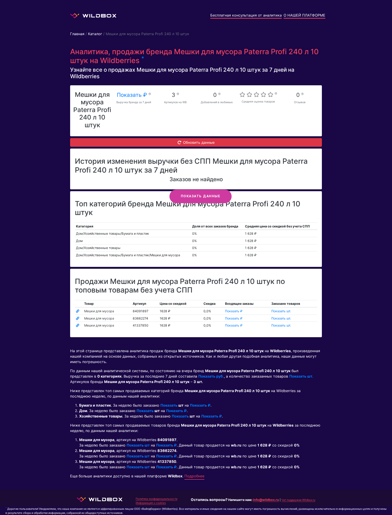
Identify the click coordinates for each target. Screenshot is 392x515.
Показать (168, 405)
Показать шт (138, 445)
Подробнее (194, 476)
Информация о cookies (151, 503)
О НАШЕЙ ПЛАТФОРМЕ (304, 15)
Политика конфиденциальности (156, 498)
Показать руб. (211, 376)
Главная (77, 34)
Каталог (95, 34)
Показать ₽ (133, 95)
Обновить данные (199, 142)
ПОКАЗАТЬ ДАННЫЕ (200, 196)
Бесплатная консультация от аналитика (246, 15)
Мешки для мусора (99, 311)
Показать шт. (281, 311)
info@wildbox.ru (266, 500)
